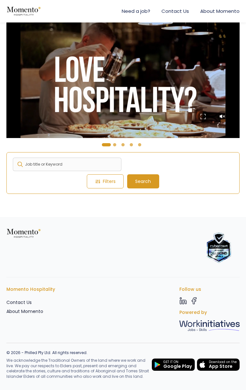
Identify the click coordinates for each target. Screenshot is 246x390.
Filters (109, 181)
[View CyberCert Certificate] (219, 248)
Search (143, 181)
